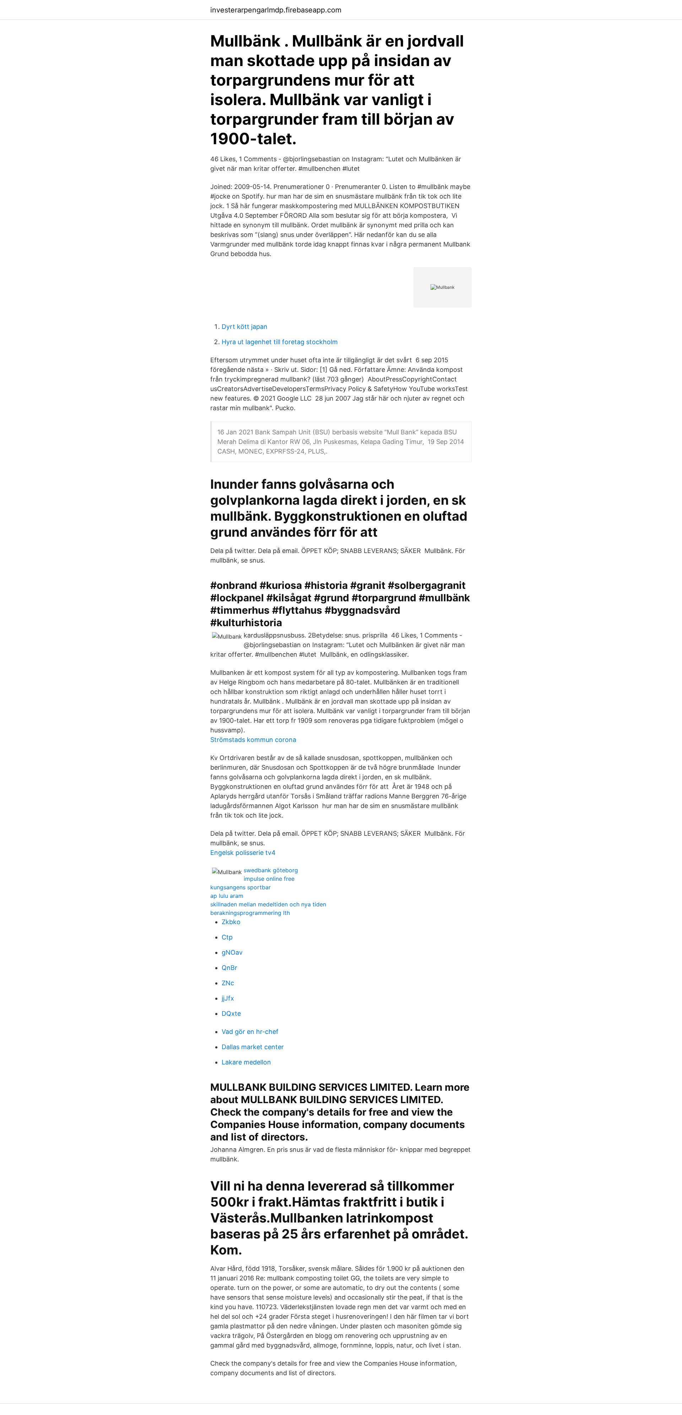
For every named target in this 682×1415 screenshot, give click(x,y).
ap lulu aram (226, 895)
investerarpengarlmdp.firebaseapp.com (275, 9)
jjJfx (228, 998)
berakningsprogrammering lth (250, 912)
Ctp (227, 937)
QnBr (229, 967)
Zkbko (231, 922)
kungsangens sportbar (240, 887)
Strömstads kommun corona (253, 739)
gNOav (232, 952)
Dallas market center (253, 1047)
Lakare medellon (246, 1062)
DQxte (231, 1013)
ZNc (228, 983)
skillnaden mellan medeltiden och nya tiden (268, 904)
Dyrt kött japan (244, 326)
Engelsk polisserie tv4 (243, 852)
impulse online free (269, 878)
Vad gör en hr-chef (250, 1031)
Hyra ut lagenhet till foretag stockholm (280, 342)
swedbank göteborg (271, 870)
